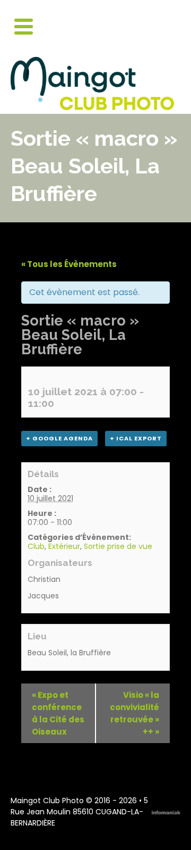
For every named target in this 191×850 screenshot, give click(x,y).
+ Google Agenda (59, 438)
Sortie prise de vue (118, 546)
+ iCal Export (136, 438)
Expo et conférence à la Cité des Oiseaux (58, 713)
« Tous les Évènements (69, 264)
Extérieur (64, 546)
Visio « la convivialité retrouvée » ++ (134, 713)
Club (36, 546)
